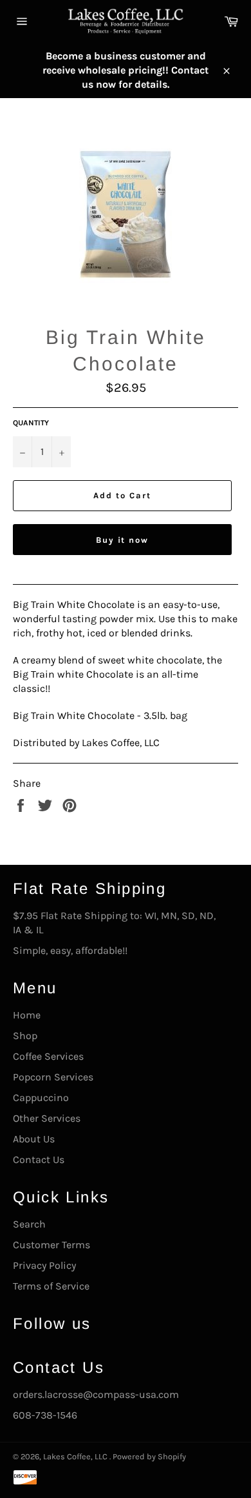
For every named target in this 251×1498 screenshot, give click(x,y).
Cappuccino (41, 1097)
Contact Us (38, 1159)
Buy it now (122, 540)
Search (29, 1224)
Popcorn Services (53, 1077)
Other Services (46, 1118)
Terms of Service (51, 1286)
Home (27, 1015)
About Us (34, 1139)
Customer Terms (51, 1245)
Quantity (31, 422)
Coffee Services (48, 1056)
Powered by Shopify (149, 1456)
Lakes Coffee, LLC (76, 1456)
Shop (25, 1035)
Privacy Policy (44, 1265)
